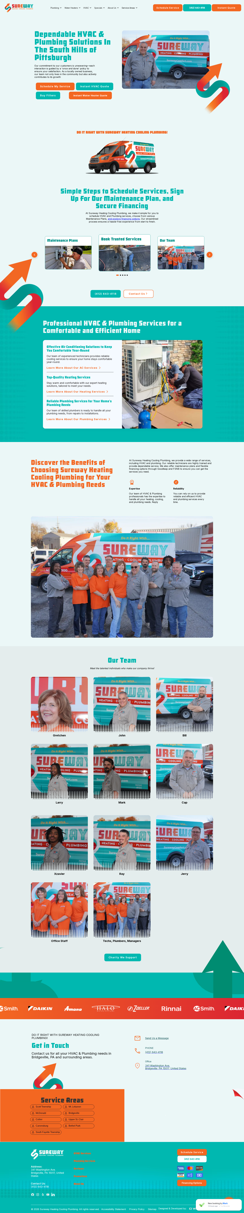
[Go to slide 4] (125, 275)
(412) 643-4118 (197, 7)
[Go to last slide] (34, 255)
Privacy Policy (136, 1209)
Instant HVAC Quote (94, 86)
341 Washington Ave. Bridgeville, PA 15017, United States (47, 1171)
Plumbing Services (84, 1161)
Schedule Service (167, 7)
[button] (56, 8)
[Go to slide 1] (117, 275)
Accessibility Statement (113, 1209)
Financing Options (192, 1182)
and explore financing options (124, 218)
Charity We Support (123, 957)
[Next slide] (209, 255)
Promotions (80, 1176)
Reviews (79, 1168)
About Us (79, 1183)
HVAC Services (82, 1153)
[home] (19, 7)
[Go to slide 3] (122, 275)
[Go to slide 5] (127, 275)
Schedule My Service (55, 86)
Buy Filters (48, 95)
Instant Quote (226, 7)
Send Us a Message (157, 1038)
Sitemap (152, 1209)
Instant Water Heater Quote (90, 95)
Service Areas (128, 8)
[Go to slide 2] (120, 275)
